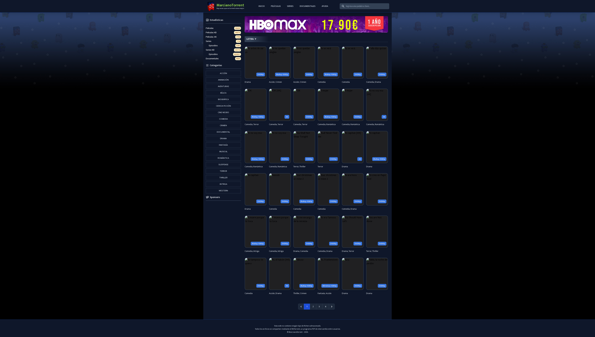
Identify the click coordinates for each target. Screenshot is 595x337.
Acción (223, 73)
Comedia (223, 119)
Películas (276, 6)
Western (223, 190)
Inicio (261, 6)
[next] (332, 307)
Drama (223, 138)
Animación (223, 80)
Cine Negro (223, 112)
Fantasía (223, 145)
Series (290, 6)
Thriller (223, 177)
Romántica (223, 158)
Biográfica (223, 99)
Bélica (223, 93)
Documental (223, 132)
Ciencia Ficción (223, 106)
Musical (223, 151)
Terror (223, 171)
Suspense (223, 164)
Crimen (223, 125)
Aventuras (223, 86)
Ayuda (325, 6)
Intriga (223, 184)
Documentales (307, 6)
